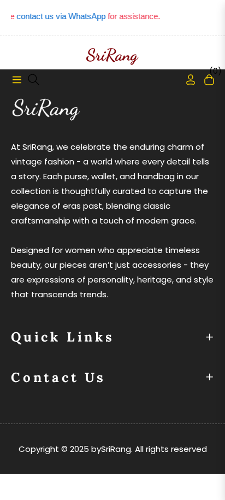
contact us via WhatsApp (58, 16)
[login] (186, 79)
